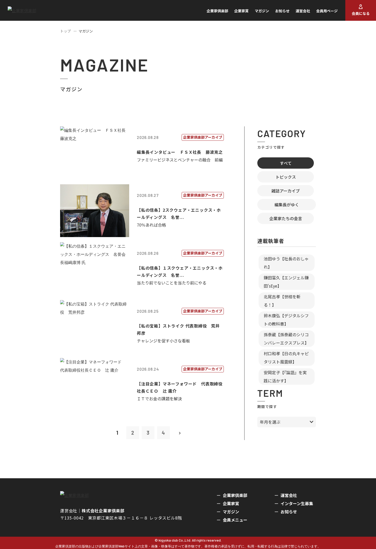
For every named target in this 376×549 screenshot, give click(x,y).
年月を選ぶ (270, 422)
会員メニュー (235, 520)
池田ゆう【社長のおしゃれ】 (286, 263)
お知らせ (282, 10)
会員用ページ (327, 10)
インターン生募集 (297, 503)
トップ (65, 31)
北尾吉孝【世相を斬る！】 (282, 300)
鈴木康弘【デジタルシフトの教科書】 (286, 319)
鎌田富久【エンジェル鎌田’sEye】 (286, 281)
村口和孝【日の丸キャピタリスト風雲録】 (286, 357)
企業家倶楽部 (217, 10)
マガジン (262, 10)
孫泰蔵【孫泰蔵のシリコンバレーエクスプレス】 (286, 338)
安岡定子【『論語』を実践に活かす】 (285, 376)
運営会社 (303, 10)
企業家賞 (241, 10)
